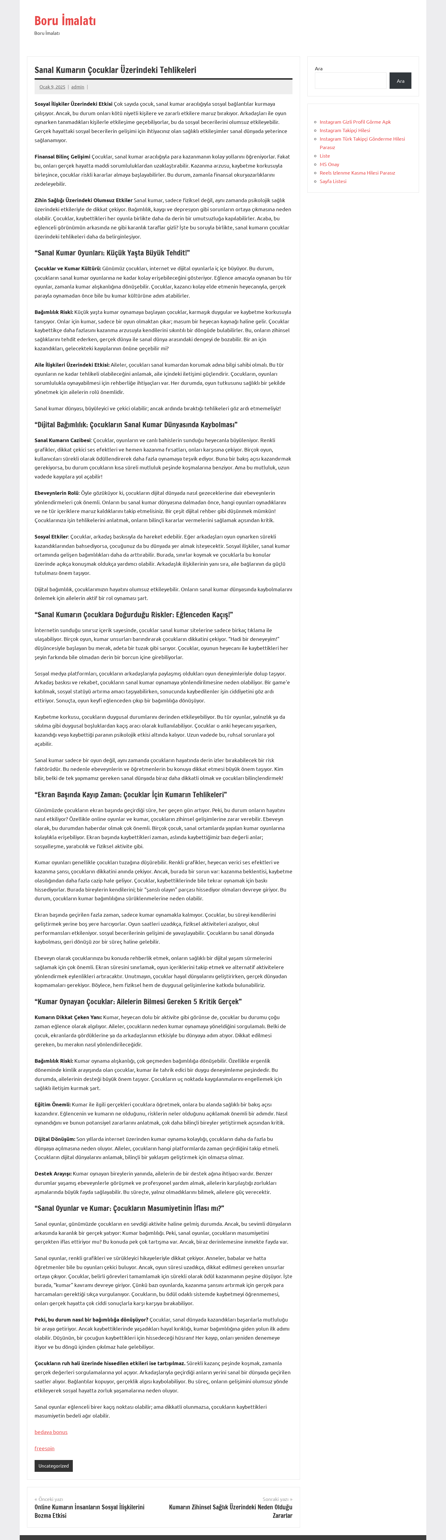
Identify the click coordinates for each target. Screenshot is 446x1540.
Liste (325, 155)
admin (77, 86)
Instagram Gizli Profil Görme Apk (355, 121)
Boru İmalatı (65, 20)
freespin (45, 1448)
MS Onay (329, 164)
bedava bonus (51, 1431)
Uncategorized (54, 1465)
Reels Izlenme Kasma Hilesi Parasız (357, 172)
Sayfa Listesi (333, 181)
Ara (319, 68)
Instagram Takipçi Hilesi (345, 130)
